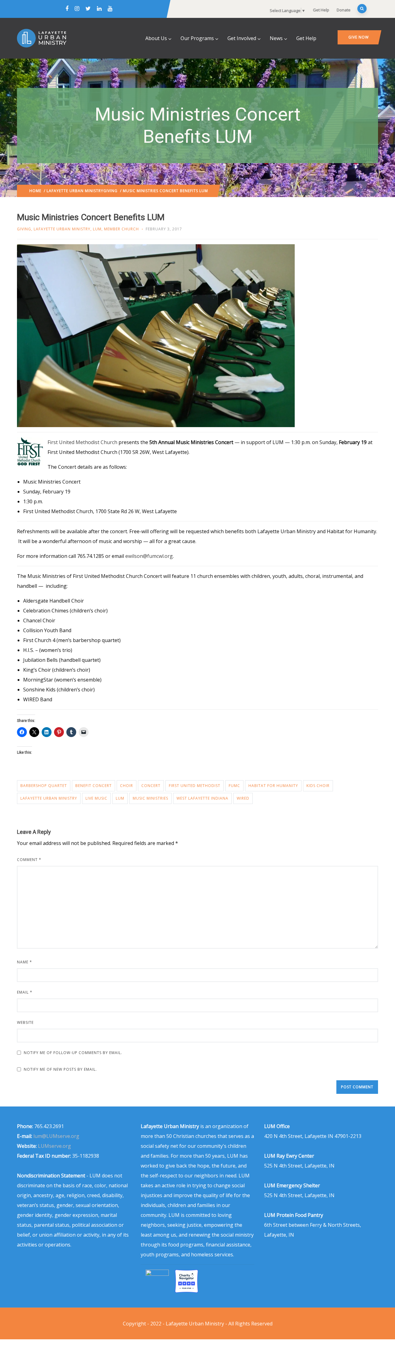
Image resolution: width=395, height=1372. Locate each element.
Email (24, 992)
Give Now (358, 37)
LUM (97, 229)
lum (120, 798)
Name (24, 962)
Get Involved (241, 38)
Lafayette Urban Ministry (75, 190)
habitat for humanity (273, 785)
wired (243, 798)
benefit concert (93, 785)
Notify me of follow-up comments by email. (73, 1052)
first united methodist (194, 785)
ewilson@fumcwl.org (149, 556)
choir (126, 785)
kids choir (318, 785)
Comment (29, 859)
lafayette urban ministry (48, 798)
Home (35, 190)
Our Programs (197, 38)
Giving (110, 190)
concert (150, 785)
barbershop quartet (43, 785)
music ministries (150, 798)
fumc (234, 785)
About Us (156, 38)
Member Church (121, 229)
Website (25, 1022)
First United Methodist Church (82, 442)
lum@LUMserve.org (56, 1136)
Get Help (321, 10)
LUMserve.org (54, 1146)
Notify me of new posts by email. (60, 1069)
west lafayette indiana (202, 798)
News (276, 38)
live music (96, 798)
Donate (344, 10)
